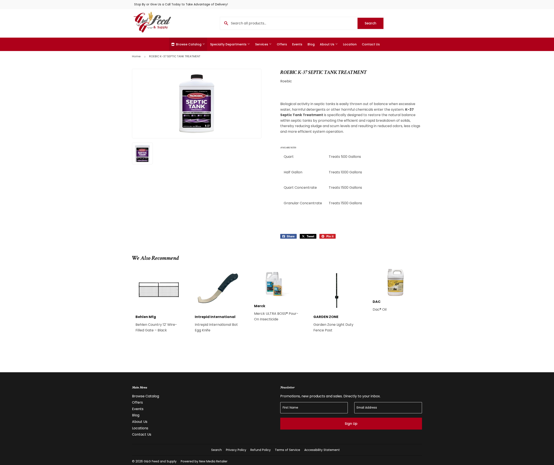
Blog (311, 44)
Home (136, 56)
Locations (140, 428)
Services (262, 44)
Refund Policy (260, 450)
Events (297, 44)
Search (374, 23)
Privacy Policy (236, 450)
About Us (327, 44)
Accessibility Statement (322, 450)
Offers (282, 44)
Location (350, 44)
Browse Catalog (188, 44)
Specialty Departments (228, 44)
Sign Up (351, 423)
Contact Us (371, 44)
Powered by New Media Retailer (204, 461)
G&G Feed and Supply (160, 461)
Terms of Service (287, 450)
